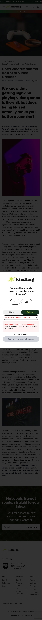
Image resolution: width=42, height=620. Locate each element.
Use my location (23, 334)
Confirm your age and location (21, 339)
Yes (26, 301)
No (15, 301)
